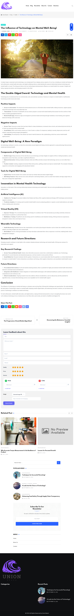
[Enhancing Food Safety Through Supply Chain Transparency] (16, 496)
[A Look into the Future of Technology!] (16, 485)
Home (27, 5)
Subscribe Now (37, 523)
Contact (50, 5)
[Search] (72, 6)
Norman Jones (6, 31)
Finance (35, 483)
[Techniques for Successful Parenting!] (16, 475)
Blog (31, 5)
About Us (43, 5)
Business (24, 483)
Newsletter (37, 5)
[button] (69, 413)
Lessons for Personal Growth (47, 450)
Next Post (66, 318)
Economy (30, 483)
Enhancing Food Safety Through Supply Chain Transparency (41, 496)
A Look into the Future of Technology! (34, 485)
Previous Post (9, 319)
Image (4, 394)
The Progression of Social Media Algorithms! (18, 321)
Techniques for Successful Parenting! (33, 475)
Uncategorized (5, 447)
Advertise (56, 5)
